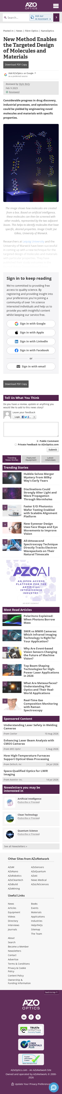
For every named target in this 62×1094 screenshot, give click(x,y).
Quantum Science (28, 830)
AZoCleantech (15, 880)
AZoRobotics (14, 875)
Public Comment (49, 441)
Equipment (14, 912)
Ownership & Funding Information (19, 981)
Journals (12, 929)
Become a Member (18, 946)
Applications (38, 916)
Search (12, 942)
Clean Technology (28, 814)
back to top (50, 992)
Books (34, 903)
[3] (11, 510)
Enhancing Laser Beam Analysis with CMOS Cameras (29, 742)
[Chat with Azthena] (54, 1087)
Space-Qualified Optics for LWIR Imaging (26, 772)
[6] (11, 704)
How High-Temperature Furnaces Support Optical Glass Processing (27, 757)
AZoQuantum (38, 871)
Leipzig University (33, 241)
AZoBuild (13, 884)
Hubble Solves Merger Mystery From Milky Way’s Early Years (39, 477)
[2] (11, 493)
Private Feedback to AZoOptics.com (38, 444)
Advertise (13, 959)
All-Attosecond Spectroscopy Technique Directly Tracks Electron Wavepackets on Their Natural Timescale (41, 547)
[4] (11, 527)
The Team (36, 933)
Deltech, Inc (15, 764)
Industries (36, 920)
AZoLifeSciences (40, 884)
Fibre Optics (31, 30)
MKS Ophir (15, 748)
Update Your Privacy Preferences (32, 1084)
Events (34, 908)
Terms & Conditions (19, 963)
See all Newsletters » (15, 846)
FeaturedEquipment (31, 458)
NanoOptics (47, 30)
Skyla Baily (24, 84)
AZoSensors (37, 867)
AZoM (11, 867)
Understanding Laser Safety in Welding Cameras (30, 726)
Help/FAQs (37, 925)
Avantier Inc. (16, 779)
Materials (36, 912)
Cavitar (13, 733)
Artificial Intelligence (29, 798)
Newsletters (14, 950)
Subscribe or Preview (28, 802)
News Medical (39, 880)
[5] (11, 544)
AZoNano (13, 871)
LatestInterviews (50, 458)
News (19, 30)
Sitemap (35, 929)
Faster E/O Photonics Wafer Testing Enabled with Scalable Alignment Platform (40, 511)
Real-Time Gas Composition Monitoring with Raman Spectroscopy (41, 705)
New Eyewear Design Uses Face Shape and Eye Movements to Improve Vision (41, 529)
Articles (12, 908)
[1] (11, 477)
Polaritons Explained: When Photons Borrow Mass (39, 619)
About (11, 938)
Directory (13, 920)
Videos (11, 916)
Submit (53, 449)
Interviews (13, 925)
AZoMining (14, 888)
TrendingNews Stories (11, 458)
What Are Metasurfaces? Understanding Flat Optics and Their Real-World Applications (40, 688)
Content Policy (16, 975)
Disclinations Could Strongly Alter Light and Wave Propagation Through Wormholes (40, 494)
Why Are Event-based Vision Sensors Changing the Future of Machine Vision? (40, 653)
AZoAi (34, 875)
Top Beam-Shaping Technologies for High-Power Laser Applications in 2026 (41, 671)
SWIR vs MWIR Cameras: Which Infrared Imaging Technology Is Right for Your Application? (40, 636)
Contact (12, 955)
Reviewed (14, 92)
